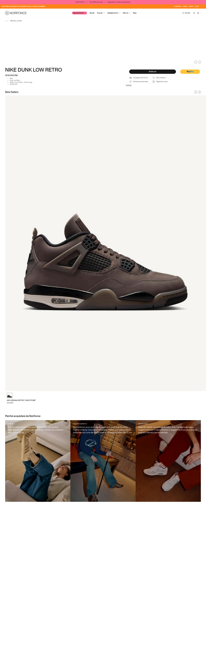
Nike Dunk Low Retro (16, 21)
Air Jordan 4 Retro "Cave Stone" (21, 400)
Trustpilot (129, 85)
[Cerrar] (203, 6)
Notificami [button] (152, 72)
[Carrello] (198, 13)
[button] (190, 72)
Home (6, 21)
